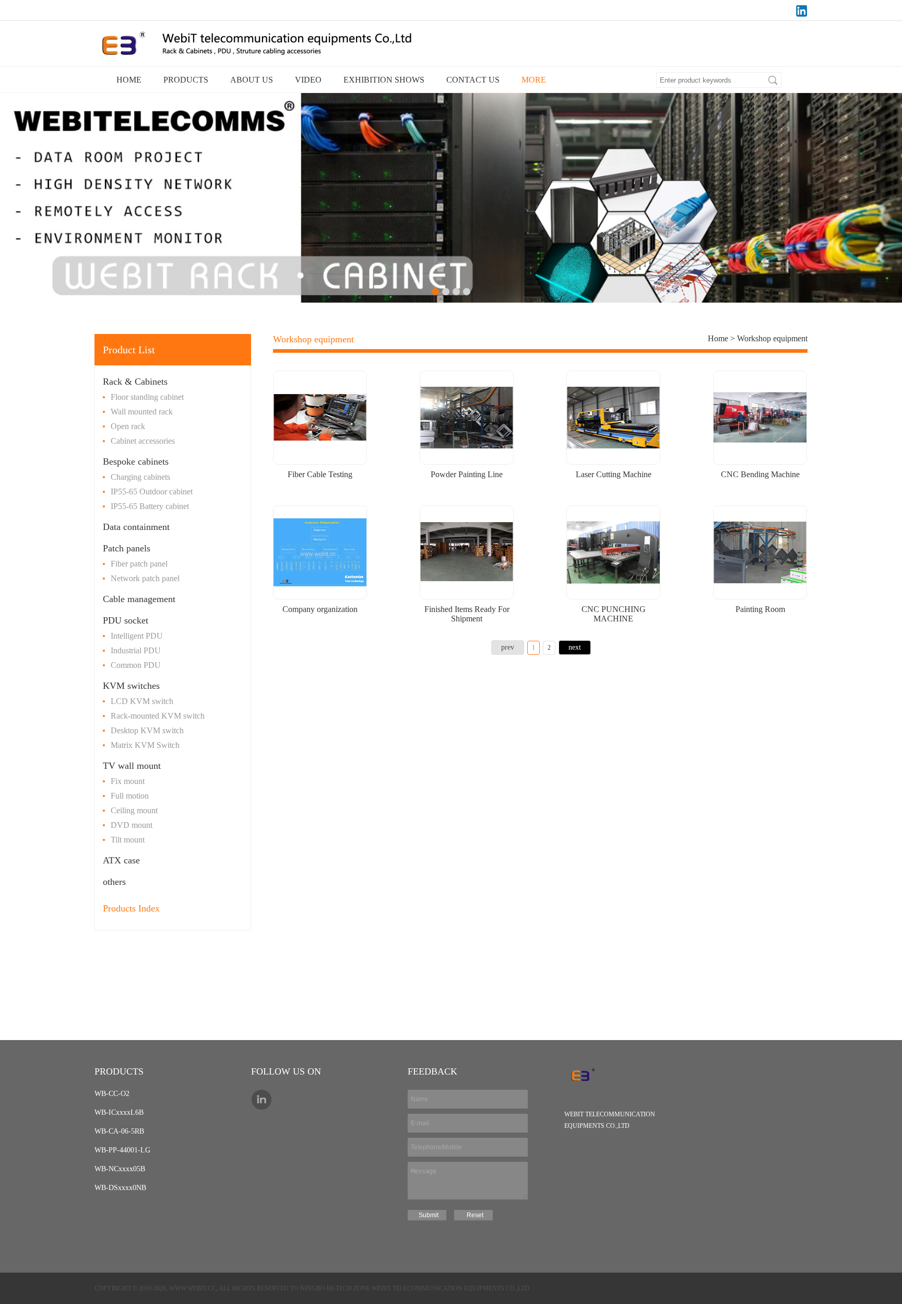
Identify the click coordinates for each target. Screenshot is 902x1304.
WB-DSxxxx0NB (120, 1188)
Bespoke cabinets (136, 461)
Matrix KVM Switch (145, 745)
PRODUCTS (185, 79)
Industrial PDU (136, 650)
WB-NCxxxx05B (119, 1169)
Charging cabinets (140, 476)
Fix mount (128, 781)
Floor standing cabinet (147, 397)
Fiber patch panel (139, 563)
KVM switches (131, 685)
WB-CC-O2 (111, 1094)
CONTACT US (473, 79)
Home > (722, 338)
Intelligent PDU (137, 635)
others (114, 881)
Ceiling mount (134, 810)
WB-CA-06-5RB (119, 1131)
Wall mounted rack (142, 411)
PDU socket (125, 620)
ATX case (121, 860)
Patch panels (126, 548)
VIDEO (308, 79)
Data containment (136, 527)
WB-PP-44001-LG (122, 1150)
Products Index (131, 908)
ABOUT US (251, 79)
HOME (128, 79)
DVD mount (131, 825)
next (574, 647)
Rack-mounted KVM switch (158, 715)
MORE (533, 79)
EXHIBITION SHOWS (383, 79)
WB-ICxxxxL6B (119, 1112)
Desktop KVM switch (147, 730)
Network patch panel (145, 578)
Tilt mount (128, 839)
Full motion (130, 795)
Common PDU (136, 665)
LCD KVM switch (142, 701)
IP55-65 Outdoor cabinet (152, 491)
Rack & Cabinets (135, 381)
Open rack (128, 426)
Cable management (139, 599)
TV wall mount (132, 765)
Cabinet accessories (143, 440)
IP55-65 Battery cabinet (150, 506)
